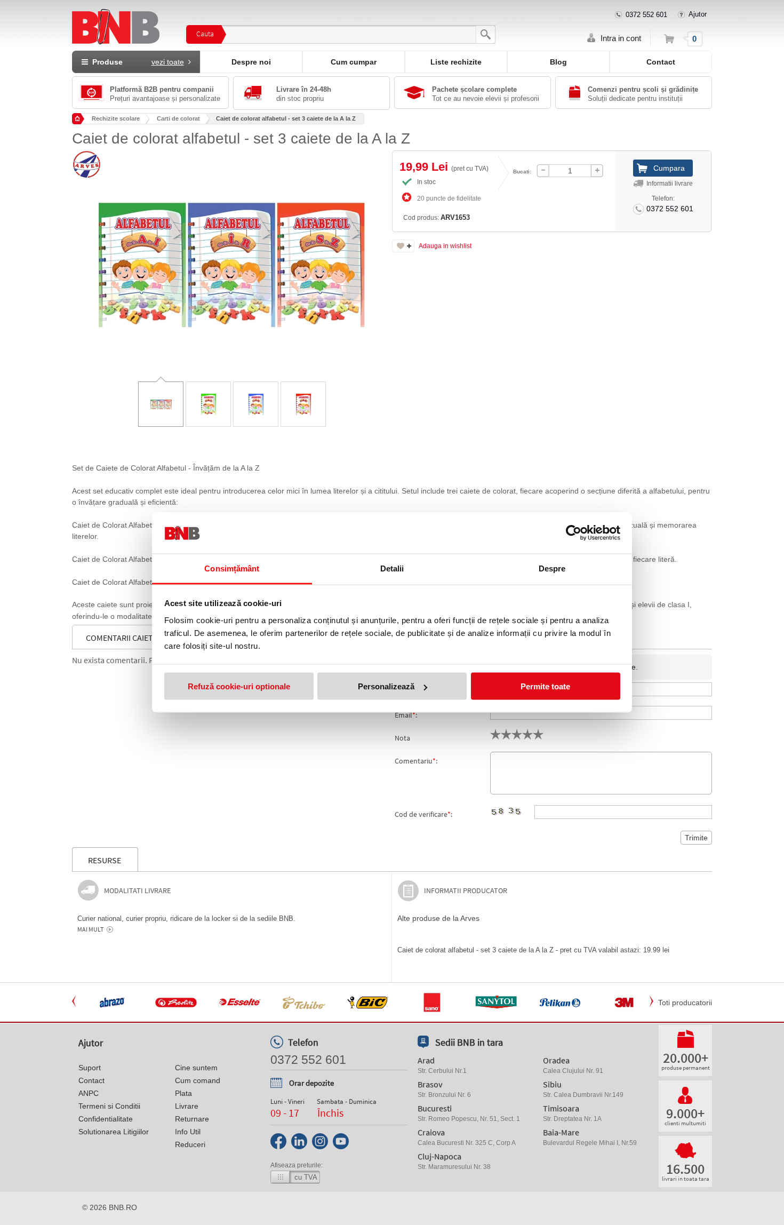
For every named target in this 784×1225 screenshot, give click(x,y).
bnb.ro (123, 1207)
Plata (183, 1093)
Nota (402, 738)
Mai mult (90, 929)
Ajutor (698, 14)
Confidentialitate (105, 1119)
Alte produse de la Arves (438, 918)
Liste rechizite (456, 62)
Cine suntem (196, 1067)
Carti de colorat (178, 118)
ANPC (88, 1093)
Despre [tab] (552, 567)
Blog (558, 62)
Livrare (186, 1106)
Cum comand (197, 1080)
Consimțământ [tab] (231, 567)
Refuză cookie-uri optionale (239, 686)
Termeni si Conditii (109, 1106)
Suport (89, 1067)
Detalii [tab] (392, 567)
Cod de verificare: (423, 814)
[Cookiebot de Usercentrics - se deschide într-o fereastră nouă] (573, 533)
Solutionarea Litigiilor (113, 1131)
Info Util (188, 1131)
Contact (660, 62)
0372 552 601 (646, 15)
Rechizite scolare (116, 118)
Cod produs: (436, 217)
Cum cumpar (354, 62)
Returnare (192, 1119)
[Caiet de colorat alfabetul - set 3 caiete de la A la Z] (232, 257)
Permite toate (545, 686)
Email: (406, 715)
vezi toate (167, 62)
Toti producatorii (685, 1002)
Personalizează (386, 686)
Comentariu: (416, 761)
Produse (136, 62)
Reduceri (190, 1144)
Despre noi (251, 62)
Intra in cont (621, 38)
